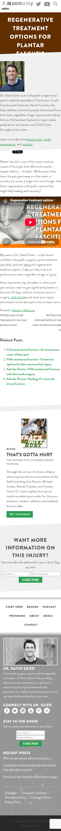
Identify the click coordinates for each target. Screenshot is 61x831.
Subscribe (30, 579)
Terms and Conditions (34, 792)
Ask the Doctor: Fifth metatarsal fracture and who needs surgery (33, 371)
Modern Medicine (23, 310)
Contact (31, 625)
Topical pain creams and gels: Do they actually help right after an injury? (29, 767)
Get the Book (19, 514)
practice (27, 144)
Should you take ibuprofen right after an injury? (30, 776)
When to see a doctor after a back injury (26, 758)
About (34, 616)
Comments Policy (40, 797)
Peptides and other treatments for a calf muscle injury (13, 320)
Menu (5, 9)
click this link (19, 297)
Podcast (49, 607)
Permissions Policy (15, 797)
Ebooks (33, 607)
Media (48, 616)
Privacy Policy (13, 801)
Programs (17, 616)
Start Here (14, 607)
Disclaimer (11, 792)
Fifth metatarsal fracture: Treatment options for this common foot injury (30, 362)
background (34, 139)
